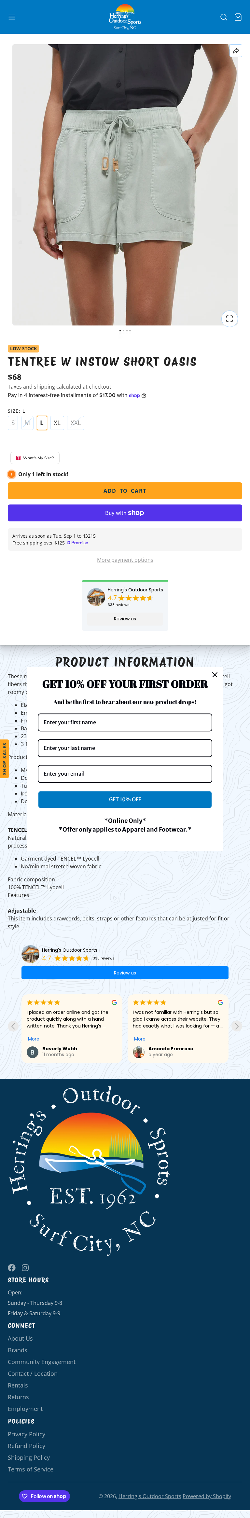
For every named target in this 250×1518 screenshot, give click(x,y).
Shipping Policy (29, 1457)
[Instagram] (26, 1268)
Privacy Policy (26, 1434)
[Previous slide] (13, 1026)
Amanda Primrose (170, 1048)
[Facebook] (12, 1268)
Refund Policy (26, 1446)
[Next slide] (236, 1026)
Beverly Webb (59, 1048)
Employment (25, 1409)
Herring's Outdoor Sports (135, 590)
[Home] (125, 17)
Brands (17, 1350)
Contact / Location (33, 1373)
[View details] (90, 1171)
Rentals (18, 1385)
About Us (20, 1338)
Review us (125, 618)
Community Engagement (42, 1362)
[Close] (215, 675)
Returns (18, 1397)
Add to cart (125, 490)
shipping (44, 386)
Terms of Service (30, 1469)
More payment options (125, 559)
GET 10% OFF (125, 799)
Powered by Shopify (207, 1496)
